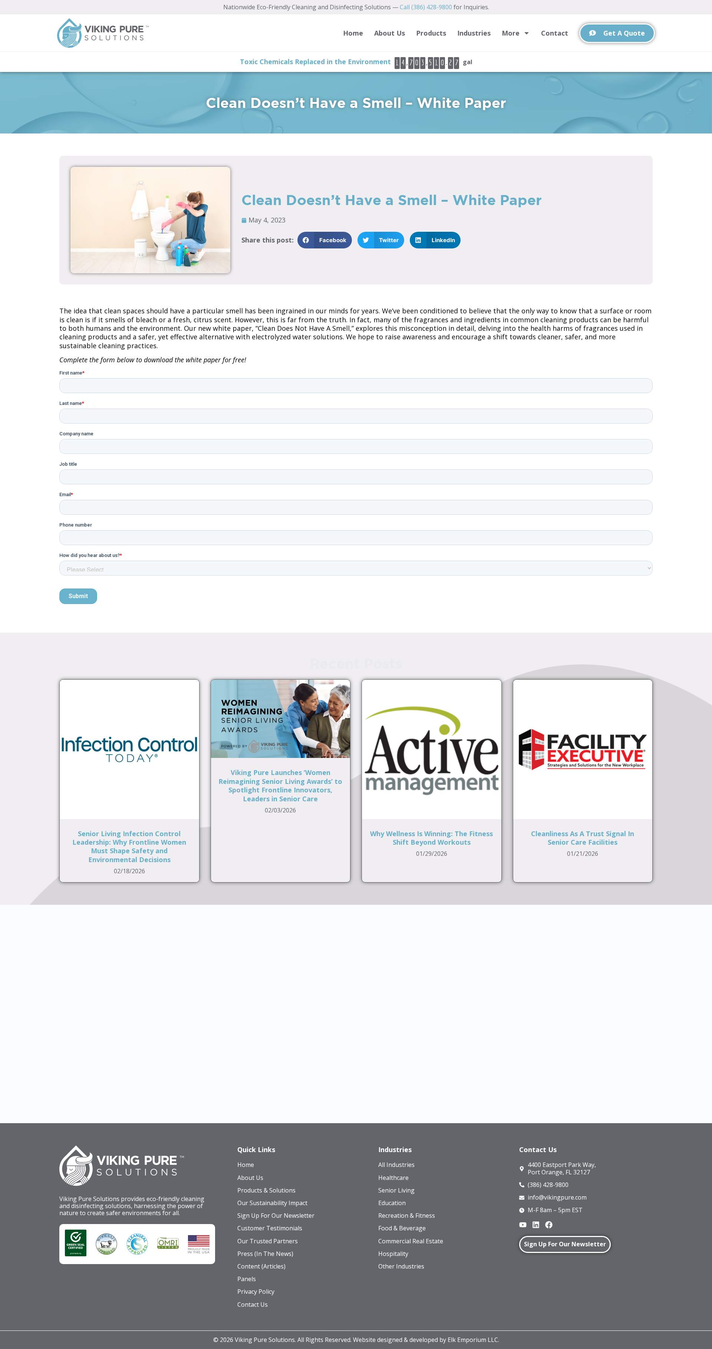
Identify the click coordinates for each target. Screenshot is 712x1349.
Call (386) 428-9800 (426, 7)
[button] (324, 240)
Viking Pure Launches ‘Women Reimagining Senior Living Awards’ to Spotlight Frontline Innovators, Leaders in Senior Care (280, 785)
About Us (389, 33)
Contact (554, 33)
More (511, 33)
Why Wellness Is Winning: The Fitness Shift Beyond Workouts (431, 838)
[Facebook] (549, 1224)
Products (431, 33)
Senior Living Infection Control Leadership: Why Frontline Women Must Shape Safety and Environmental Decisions (129, 846)
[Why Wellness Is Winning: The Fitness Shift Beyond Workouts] (431, 748)
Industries (474, 33)
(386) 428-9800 (340, 984)
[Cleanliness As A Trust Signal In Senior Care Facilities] (583, 748)
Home (353, 33)
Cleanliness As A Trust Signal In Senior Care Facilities (582, 838)
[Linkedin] (536, 1224)
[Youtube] (523, 1224)
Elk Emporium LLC (473, 1340)
